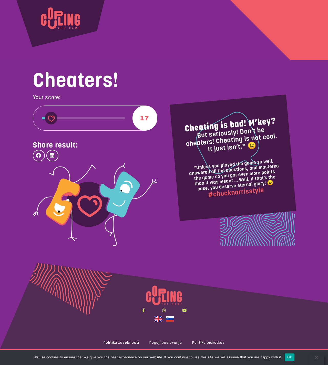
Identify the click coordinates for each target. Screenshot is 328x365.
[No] (316, 360)
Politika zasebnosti (121, 343)
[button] (39, 155)
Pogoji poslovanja (165, 343)
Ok (289, 357)
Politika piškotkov (208, 343)
